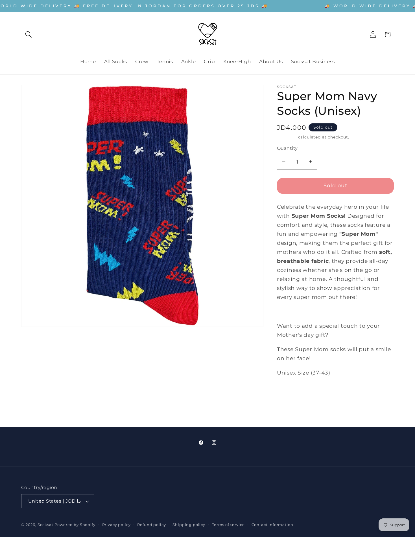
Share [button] (290, 393)
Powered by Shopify (74, 524)
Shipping (287, 137)
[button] (28, 34)
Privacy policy (116, 524)
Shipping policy (188, 524)
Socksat (45, 524)
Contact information (272, 524)
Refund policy (151, 524)
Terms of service (228, 524)
